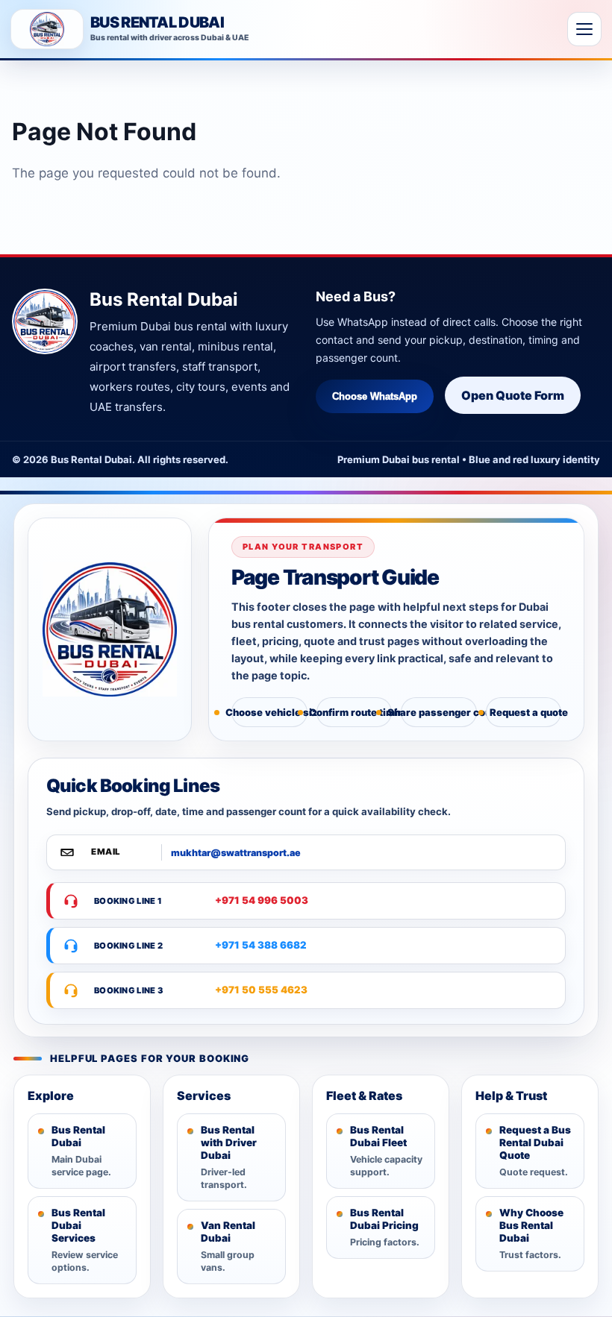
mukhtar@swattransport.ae (236, 852)
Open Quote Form (512, 395)
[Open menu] (584, 29)
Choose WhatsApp (374, 396)
